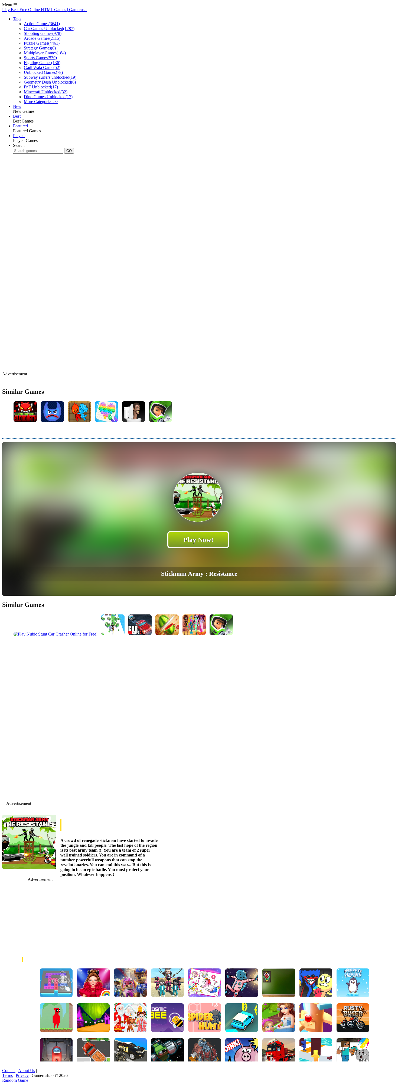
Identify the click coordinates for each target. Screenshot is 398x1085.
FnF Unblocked (41, 87)
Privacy (22, 1075)
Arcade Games (42, 38)
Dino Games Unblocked (48, 96)
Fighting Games (42, 62)
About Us (26, 1070)
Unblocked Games (43, 72)
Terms (7, 1075)
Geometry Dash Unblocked (50, 82)
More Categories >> (41, 101)
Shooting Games (42, 33)
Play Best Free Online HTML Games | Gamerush (44, 9)
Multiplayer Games (45, 53)
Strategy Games (40, 48)
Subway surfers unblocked (50, 77)
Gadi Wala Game (42, 67)
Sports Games (40, 57)
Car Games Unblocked (49, 28)
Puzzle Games (42, 43)
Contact (8, 1070)
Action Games (42, 23)
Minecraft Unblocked (45, 92)
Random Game (15, 1080)
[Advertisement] (100, 193)
